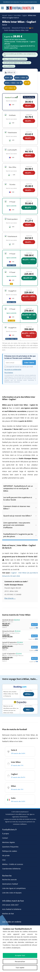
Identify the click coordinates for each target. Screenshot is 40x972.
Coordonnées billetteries (11, 868)
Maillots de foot (8, 913)
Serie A (10, 15)
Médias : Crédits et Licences (12, 864)
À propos (5, 833)
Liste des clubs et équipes (12, 893)
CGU (3, 860)
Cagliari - (20, 636)
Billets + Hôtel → (29, 260)
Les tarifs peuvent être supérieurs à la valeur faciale (17, 498)
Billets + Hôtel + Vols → (29, 334)
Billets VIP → (28, 278)
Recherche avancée (9, 879)
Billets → (29, 208)
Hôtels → (28, 694)
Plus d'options (8, 372)
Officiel (11, 72)
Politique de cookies (9, 851)
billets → (29, 106)
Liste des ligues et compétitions (14, 888)
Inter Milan (17, 15)
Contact (5, 838)
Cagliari (24, 15)
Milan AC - (20, 624)
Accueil (4, 15)
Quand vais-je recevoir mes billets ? (17, 516)
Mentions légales (8, 842)
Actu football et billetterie (11, 909)
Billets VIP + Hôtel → (29, 316)
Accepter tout (20, 955)
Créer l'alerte (29, 362)
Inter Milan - (20, 647)
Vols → (28, 710)
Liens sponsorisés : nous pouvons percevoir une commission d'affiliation (16, 525)
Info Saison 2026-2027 (10, 905)
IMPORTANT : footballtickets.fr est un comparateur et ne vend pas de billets (18, 488)
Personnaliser (20, 961)
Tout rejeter (20, 967)
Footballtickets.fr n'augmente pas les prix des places (18, 535)
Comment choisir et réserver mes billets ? (16, 507)
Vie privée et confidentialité (12, 369)
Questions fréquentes (10, 847)
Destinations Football (10, 884)
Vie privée (6, 855)
